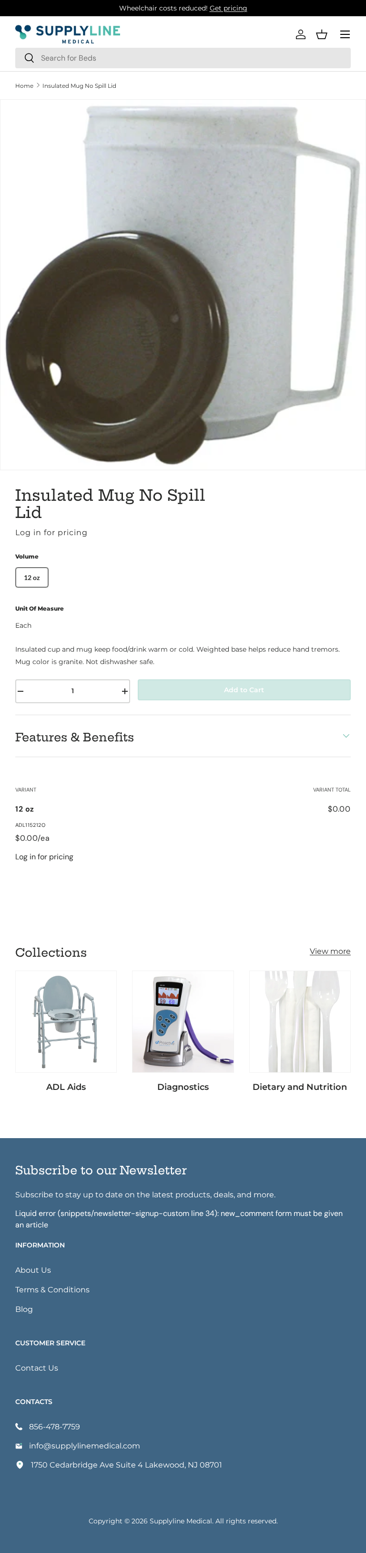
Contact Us (36, 1368)
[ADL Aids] (66, 1021)
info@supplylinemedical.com (84, 1445)
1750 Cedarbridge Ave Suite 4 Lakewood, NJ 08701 (126, 1464)
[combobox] (183, 58)
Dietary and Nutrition (300, 1086)
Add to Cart (244, 689)
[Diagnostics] (182, 1021)
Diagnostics (183, 1086)
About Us (33, 1270)
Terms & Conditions (52, 1289)
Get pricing (228, 7)
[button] (321, 34)
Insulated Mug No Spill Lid (79, 85)
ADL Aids (66, 1086)
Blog (24, 1309)
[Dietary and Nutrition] (300, 1021)
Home (24, 85)
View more (330, 951)
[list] (183, 285)
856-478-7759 (54, 1426)
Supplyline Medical (181, 1520)
